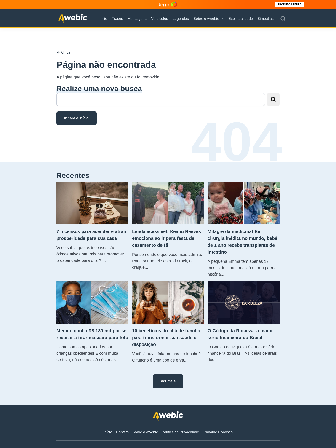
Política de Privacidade (180, 432)
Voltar (65, 53)
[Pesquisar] (283, 18)
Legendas (181, 19)
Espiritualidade (240, 19)
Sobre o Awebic (206, 19)
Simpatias (265, 19)
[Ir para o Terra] (168, 4)
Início (103, 19)
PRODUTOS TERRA (289, 4)
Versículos (159, 19)
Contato (122, 432)
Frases (117, 19)
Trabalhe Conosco (218, 432)
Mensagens (137, 19)
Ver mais (168, 381)
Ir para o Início (76, 118)
